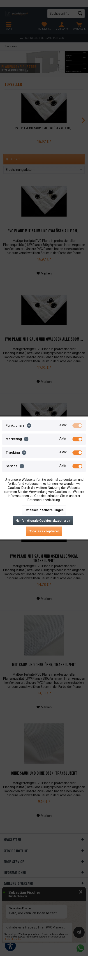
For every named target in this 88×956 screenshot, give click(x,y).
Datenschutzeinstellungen (44, 510)
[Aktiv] (77, 425)
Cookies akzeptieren (44, 531)
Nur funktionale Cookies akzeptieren (43, 521)
